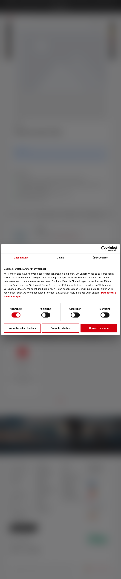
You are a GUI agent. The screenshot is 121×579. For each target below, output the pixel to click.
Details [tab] (60, 257)
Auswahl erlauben (60, 328)
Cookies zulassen (99, 328)
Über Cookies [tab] (100, 257)
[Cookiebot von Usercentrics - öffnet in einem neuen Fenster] (103, 248)
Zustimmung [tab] (21, 257)
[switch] (45, 315)
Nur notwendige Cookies (22, 328)
